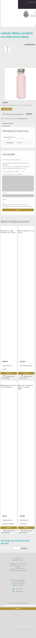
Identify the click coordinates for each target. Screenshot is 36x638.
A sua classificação (8, 172)
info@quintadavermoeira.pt (18, 570)
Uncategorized (22, 118)
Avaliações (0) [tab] (5, 126)
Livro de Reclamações (18, 584)
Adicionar (6, 109)
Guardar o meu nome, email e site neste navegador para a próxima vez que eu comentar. (17, 205)
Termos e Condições (18, 582)
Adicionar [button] (8, 373)
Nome (4, 193)
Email (4, 199)
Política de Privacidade (18, 580)
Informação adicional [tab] (7, 123)
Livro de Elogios (18, 585)
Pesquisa (24, 548)
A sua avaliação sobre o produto (12, 174)
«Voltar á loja (29, 44)
